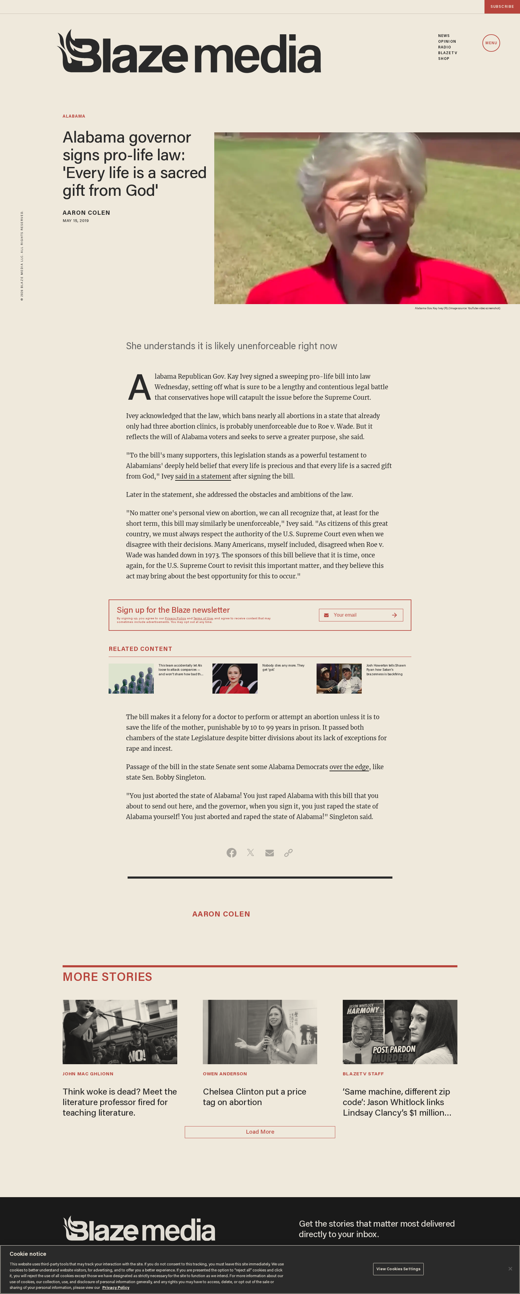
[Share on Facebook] (232, 853)
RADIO (444, 47)
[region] (260, 1269)
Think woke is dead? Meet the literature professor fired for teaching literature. (120, 1103)
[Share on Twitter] (250, 853)
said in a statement (203, 476)
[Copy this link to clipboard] (288, 853)
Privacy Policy (175, 618)
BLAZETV (447, 53)
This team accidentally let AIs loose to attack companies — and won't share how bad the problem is (180, 670)
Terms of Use (203, 618)
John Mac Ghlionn (88, 1074)
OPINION (447, 42)
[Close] (510, 1268)
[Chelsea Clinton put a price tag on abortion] (260, 1031)
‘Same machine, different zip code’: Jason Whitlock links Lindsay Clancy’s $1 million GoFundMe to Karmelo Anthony (396, 1103)
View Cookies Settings (398, 1269)
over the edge (349, 767)
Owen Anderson (225, 1074)
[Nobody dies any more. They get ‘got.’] (235, 677)
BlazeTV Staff (363, 1074)
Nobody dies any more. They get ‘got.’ (283, 668)
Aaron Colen (86, 213)
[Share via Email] (269, 853)
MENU (491, 43)
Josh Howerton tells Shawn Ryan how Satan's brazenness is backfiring (386, 670)
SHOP (444, 59)
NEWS (444, 36)
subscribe (502, 7)
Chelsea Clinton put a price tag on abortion (254, 1098)
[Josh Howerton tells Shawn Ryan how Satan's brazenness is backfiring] (339, 677)
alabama (74, 117)
